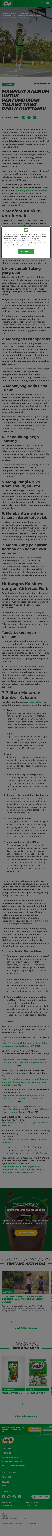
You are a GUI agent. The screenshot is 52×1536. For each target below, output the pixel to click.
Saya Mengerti (26, 251)
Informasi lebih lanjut (23, 245)
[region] (26, 242)
